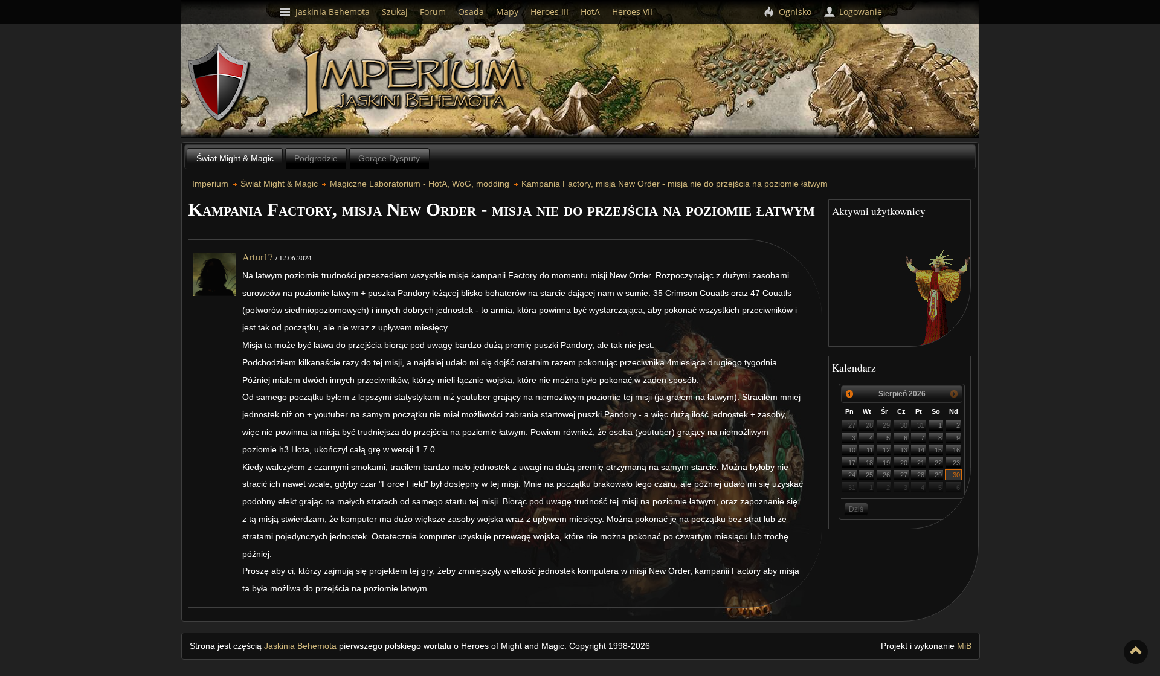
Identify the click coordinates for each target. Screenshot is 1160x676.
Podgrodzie (316, 158)
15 (938, 450)
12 (886, 450)
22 (938, 462)
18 (869, 462)
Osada (471, 12)
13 (903, 450)
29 (886, 425)
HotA (590, 12)
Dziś (856, 509)
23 (956, 462)
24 (852, 474)
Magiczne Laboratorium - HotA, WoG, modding (419, 183)
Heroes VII (632, 12)
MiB (964, 646)
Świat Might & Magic (235, 158)
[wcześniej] (849, 394)
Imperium (415, 84)
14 (920, 450)
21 (920, 462)
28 (869, 425)
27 (852, 425)
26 (886, 474)
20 (903, 462)
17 (852, 462)
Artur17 (257, 256)
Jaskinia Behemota (300, 646)
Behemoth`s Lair (219, 83)
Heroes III (549, 12)
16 (956, 450)
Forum (433, 12)
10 (852, 450)
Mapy (507, 12)
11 (869, 450)
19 (886, 462)
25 (869, 474)
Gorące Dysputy (389, 158)
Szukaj (395, 12)
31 (920, 425)
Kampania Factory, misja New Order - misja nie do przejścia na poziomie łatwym (674, 183)
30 (903, 425)
